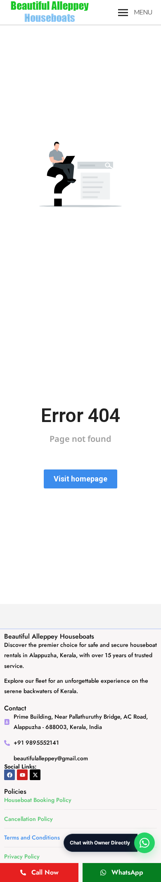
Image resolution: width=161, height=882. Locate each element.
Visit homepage (80, 478)
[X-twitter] (35, 774)
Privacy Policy (22, 856)
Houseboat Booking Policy (37, 800)
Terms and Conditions (32, 837)
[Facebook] (9, 774)
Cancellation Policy (28, 819)
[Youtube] (22, 774)
